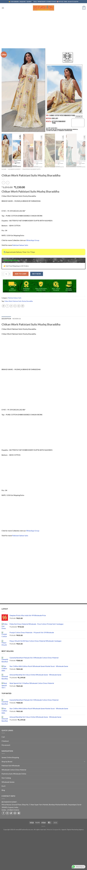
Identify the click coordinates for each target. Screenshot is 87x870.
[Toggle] (84, 761)
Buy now (36, 274)
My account (6, 745)
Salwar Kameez (14, 169)
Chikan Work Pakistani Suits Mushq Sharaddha (18, 301)
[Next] (82, 150)
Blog (3, 790)
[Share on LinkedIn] (22, 306)
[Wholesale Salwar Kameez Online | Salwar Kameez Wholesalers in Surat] (43, 8)
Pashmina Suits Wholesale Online (14, 774)
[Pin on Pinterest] (19, 306)
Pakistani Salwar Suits (31, 169)
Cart (3, 737)
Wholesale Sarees (8, 782)
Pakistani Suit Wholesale (11, 766)
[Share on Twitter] (11, 306)
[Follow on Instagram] (7, 813)
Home (4, 169)
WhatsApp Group (32, 240)
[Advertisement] (43, 28)
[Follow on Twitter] (11, 813)
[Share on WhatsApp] (3, 306)
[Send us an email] (15, 813)
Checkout (5, 741)
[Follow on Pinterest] (19, 813)
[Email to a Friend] (15, 306)
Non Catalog (6, 778)
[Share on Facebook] (7, 306)
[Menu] (3, 7)
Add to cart (21, 274)
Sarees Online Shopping (10, 757)
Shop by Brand (7, 761)
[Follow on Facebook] (3, 813)
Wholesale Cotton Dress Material (14, 770)
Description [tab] (6, 319)
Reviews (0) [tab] (17, 319)
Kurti (3, 786)
